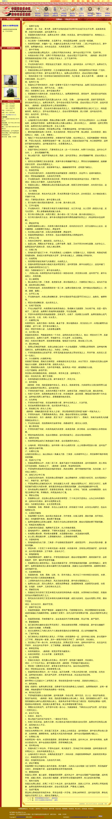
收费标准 (107, 13)
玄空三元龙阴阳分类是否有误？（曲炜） (47, 800)
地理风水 (55, 13)
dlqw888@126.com (11, 115)
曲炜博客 (64, 13)
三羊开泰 (10, 83)
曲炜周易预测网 (21, 817)
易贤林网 (90, 15)
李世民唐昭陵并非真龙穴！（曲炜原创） (47, 798)
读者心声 (99, 15)
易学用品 (46, 15)
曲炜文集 (55, 15)
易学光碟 (64, 15)
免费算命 (99, 13)
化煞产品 (81, 15)
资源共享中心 (93, 817)
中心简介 (81, 13)
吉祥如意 (10, 96)
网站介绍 (37, 15)
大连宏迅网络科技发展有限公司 (79, 817)
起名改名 (46, 13)
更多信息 (16, 98)
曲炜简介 (72, 13)
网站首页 (37, 13)
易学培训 (72, 15)
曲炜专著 (90, 13)
